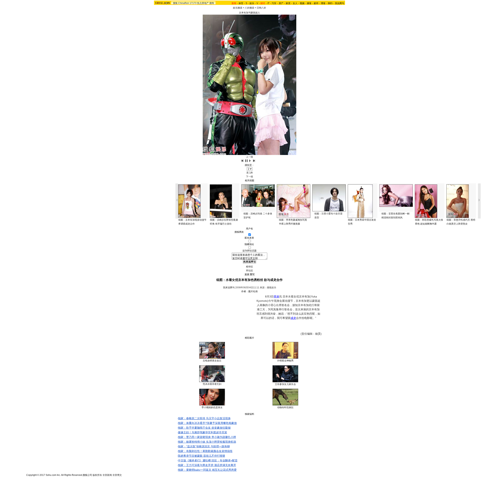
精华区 (249, 266)
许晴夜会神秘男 (285, 360)
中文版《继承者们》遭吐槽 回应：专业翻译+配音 (208, 460)
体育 (241, 3)
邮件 (316, 3)
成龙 (293, 317)
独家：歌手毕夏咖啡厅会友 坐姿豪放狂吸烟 (204, 427)
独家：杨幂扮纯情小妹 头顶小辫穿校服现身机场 (207, 441)
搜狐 (175, 3)
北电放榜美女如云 (212, 360)
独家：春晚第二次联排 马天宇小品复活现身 (204, 418)
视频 (302, 3)
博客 (323, 3)
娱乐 (252, 3)
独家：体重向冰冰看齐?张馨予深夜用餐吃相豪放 (207, 423)
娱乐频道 (237, 7)
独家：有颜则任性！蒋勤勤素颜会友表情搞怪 (205, 451)
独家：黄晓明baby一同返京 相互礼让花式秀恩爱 (207, 469)
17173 (193, 3)
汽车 (274, 3)
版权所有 (97, 475)
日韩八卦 (261, 7)
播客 (309, 3)
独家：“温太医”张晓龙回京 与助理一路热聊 (204, 446)
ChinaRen (183, 3)
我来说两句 (229, 287)
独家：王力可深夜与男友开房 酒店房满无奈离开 (207, 465)
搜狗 (211, 3)
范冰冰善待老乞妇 (212, 384)
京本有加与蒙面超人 (249, 12)
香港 (276, 296)
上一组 (249, 157)
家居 (288, 3)
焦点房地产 (203, 3)
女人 (295, 3)
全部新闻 (107, 475)
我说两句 (339, 3)
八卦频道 (249, 7)
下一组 (249, 176)
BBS (330, 3)
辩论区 (249, 270)
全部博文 (117, 475)
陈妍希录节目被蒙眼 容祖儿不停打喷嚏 (201, 455)
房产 (281, 3)
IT (268, 3)
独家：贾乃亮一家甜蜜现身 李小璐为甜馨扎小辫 (207, 437)
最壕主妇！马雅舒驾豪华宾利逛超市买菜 (202, 432)
